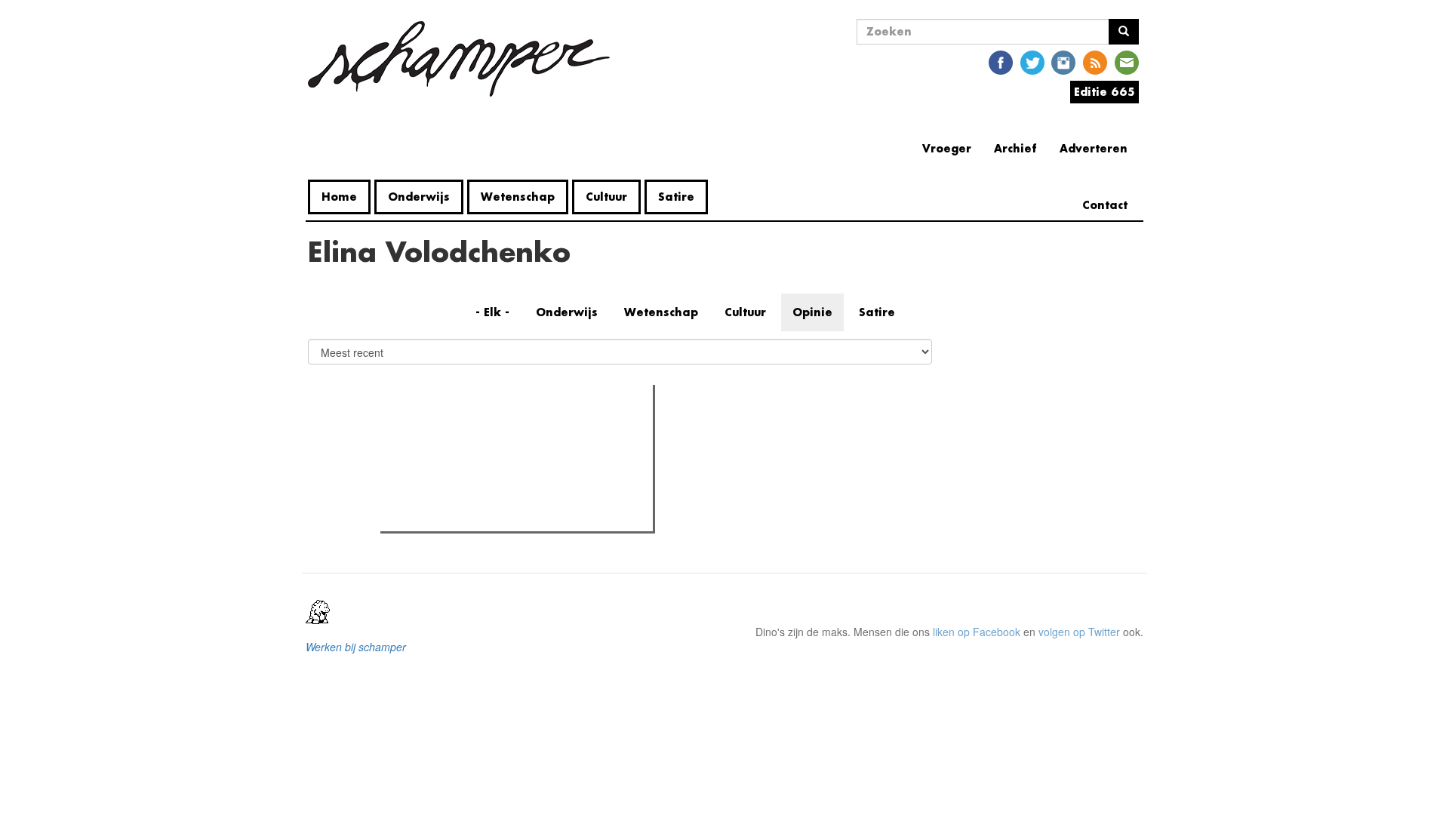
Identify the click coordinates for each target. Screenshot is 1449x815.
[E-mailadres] (1127, 61)
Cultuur (606, 196)
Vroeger (946, 148)
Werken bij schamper (356, 646)
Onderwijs (419, 196)
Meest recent (516, 430)
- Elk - (492, 312)
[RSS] (1095, 61)
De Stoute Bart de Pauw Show (481, 515)
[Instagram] (1063, 61)
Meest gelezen (432, 430)
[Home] (464, 59)
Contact (1105, 205)
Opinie (812, 312)
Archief (1015, 148)
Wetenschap (518, 196)
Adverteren (1094, 148)
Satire (676, 196)
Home (339, 196)
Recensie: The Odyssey (467, 461)
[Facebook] (1001, 61)
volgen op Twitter (1079, 631)
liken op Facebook (976, 631)
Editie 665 (1104, 92)
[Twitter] (1032, 61)
